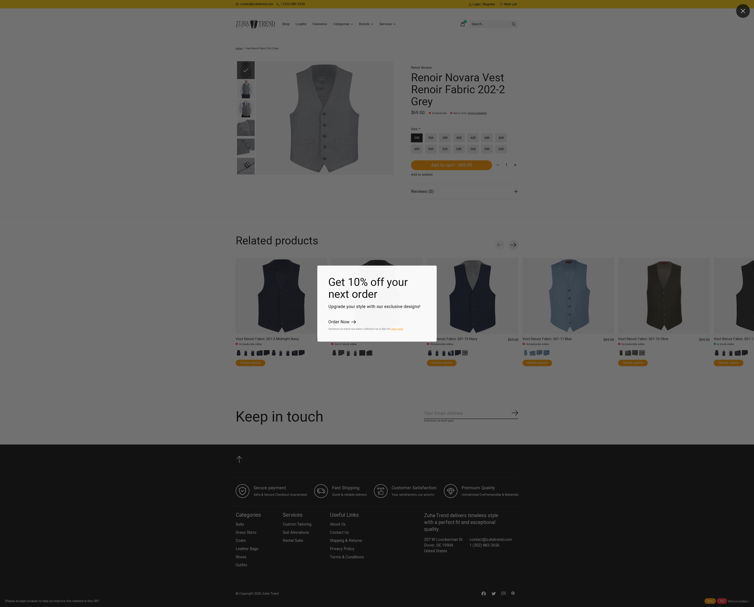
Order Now (339, 322)
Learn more (397, 328)
